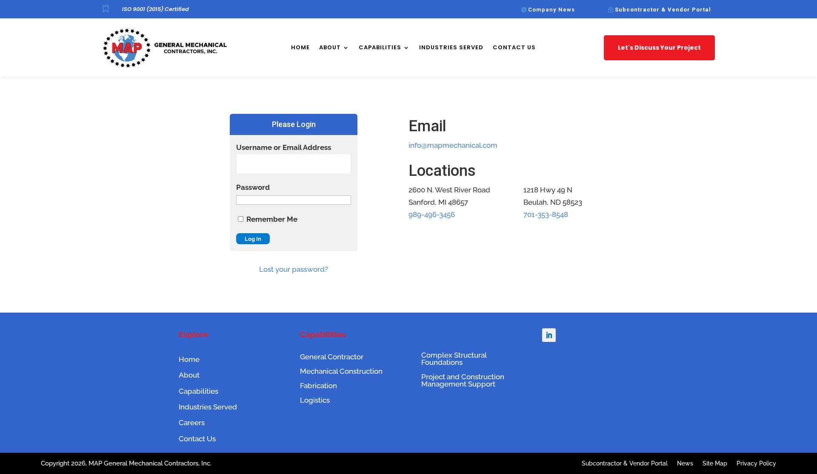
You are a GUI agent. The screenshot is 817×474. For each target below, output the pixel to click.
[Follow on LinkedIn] (549, 335)
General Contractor (331, 357)
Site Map (715, 463)
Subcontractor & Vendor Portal (663, 9)
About (330, 47)
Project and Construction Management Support (462, 380)
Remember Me (271, 219)
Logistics (315, 400)
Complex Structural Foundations (453, 359)
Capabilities (380, 47)
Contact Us (514, 47)
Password (253, 187)
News (685, 463)
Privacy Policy (756, 463)
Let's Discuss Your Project (659, 47)
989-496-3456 (431, 214)
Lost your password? (293, 269)
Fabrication (318, 385)
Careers (192, 422)
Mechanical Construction (341, 371)
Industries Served (451, 47)
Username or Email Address (283, 147)
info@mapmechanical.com (452, 145)
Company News (551, 9)
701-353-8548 (545, 214)
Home (300, 47)
